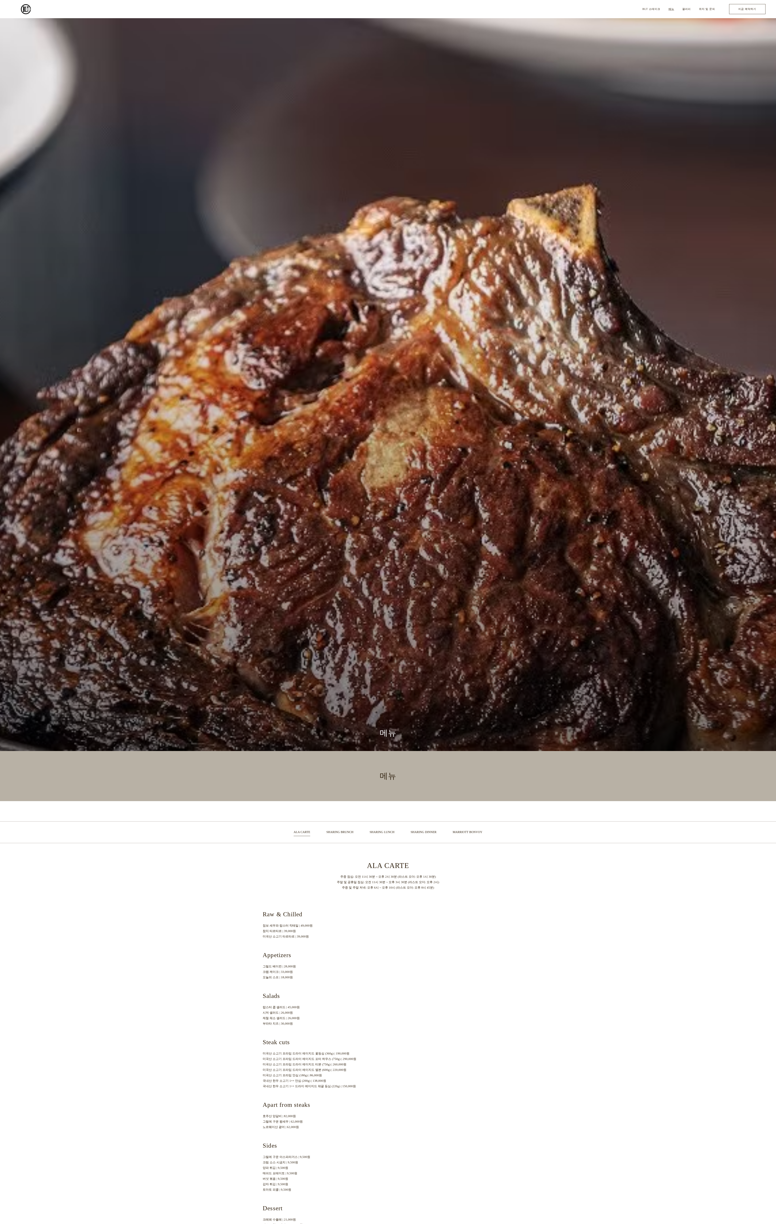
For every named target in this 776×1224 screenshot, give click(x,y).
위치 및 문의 (707, 9)
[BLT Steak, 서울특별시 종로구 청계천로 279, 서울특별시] (26, 9)
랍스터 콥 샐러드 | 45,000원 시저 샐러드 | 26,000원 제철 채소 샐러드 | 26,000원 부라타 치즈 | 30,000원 (281, 1015)
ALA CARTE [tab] (302, 832)
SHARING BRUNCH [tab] (339, 832)
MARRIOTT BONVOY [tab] (467, 832)
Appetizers (277, 955)
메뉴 (671, 9)
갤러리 (686, 9)
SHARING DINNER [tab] (423, 832)
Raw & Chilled (283, 914)
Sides (270, 1145)
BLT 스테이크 (651, 9)
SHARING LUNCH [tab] (382, 832)
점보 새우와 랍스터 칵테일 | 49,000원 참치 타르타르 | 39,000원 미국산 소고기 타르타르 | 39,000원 (288, 931)
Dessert (273, 1208)
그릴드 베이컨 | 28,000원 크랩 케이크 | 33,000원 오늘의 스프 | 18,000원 (279, 972)
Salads (271, 995)
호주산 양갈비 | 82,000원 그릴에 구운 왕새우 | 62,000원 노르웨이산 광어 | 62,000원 (283, 1121)
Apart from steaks (286, 1104)
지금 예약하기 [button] (747, 9)
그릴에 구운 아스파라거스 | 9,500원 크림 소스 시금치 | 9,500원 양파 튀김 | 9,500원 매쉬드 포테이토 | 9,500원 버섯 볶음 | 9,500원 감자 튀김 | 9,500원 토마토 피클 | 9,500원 (286, 1173)
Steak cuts (276, 1042)
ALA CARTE (388, 866)
